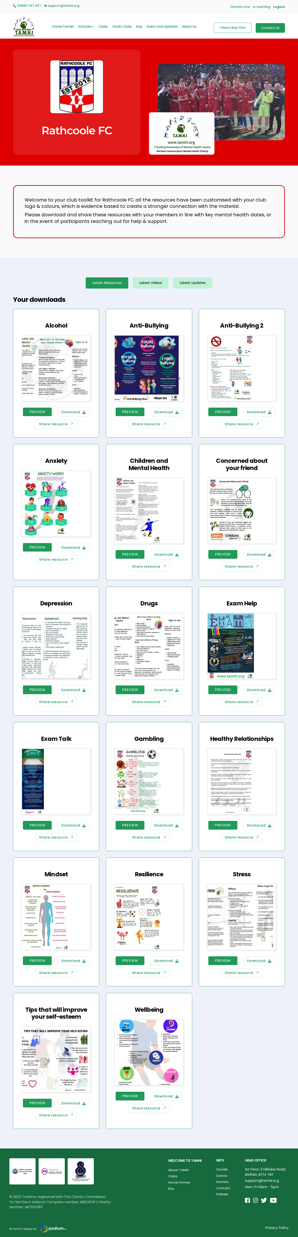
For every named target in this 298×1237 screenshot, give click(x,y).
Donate (222, 1181)
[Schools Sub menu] (92, 26)
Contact (223, 1188)
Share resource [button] (53, 424)
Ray (139, 26)
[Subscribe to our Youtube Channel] (273, 1200)
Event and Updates (162, 26)
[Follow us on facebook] (247, 1200)
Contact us (270, 27)
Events (221, 1175)
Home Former (63, 26)
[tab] (107, 283)
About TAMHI (178, 1170)
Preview (37, 411)
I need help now (232, 27)
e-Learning (261, 7)
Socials (222, 1169)
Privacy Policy (277, 1227)
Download (70, 412)
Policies (222, 1194)
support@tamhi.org (262, 1180)
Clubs (103, 26)
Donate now (240, 7)
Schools (84, 26)
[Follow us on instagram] (255, 1200)
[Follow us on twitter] (264, 1200)
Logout (279, 7)
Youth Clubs (122, 26)
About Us (189, 26)
